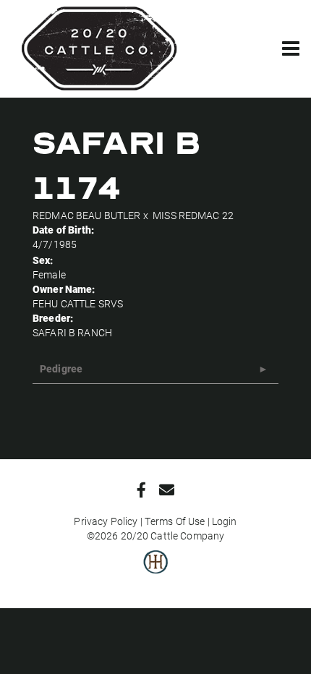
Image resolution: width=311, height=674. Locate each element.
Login (224, 521)
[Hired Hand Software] (156, 572)
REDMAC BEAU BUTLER (87, 215)
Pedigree (61, 368)
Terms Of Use (175, 521)
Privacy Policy (105, 521)
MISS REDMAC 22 (193, 215)
